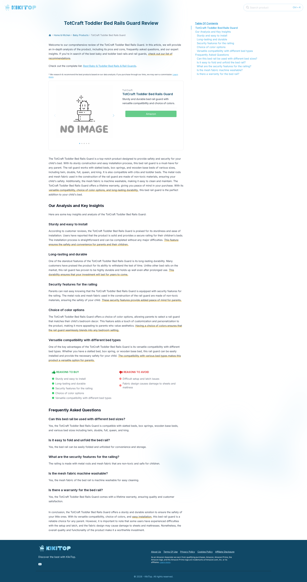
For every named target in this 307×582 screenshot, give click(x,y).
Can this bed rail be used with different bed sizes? (227, 58)
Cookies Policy (205, 551)
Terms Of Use (170, 551)
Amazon (151, 113)
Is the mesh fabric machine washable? (220, 70)
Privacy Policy (187, 551)
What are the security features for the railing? (224, 66)
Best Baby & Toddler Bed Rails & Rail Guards (109, 65)
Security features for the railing (215, 43)
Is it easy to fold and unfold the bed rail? (221, 62)
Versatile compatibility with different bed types (225, 50)
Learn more (165, 562)
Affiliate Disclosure (224, 551)
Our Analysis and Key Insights (213, 31)
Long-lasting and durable (212, 39)
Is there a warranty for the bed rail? (218, 73)
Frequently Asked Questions (212, 54)
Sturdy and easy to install (212, 35)
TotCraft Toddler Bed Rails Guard (216, 27)
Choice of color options (211, 47)
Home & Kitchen (62, 35)
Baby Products (80, 35)
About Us (156, 551)
